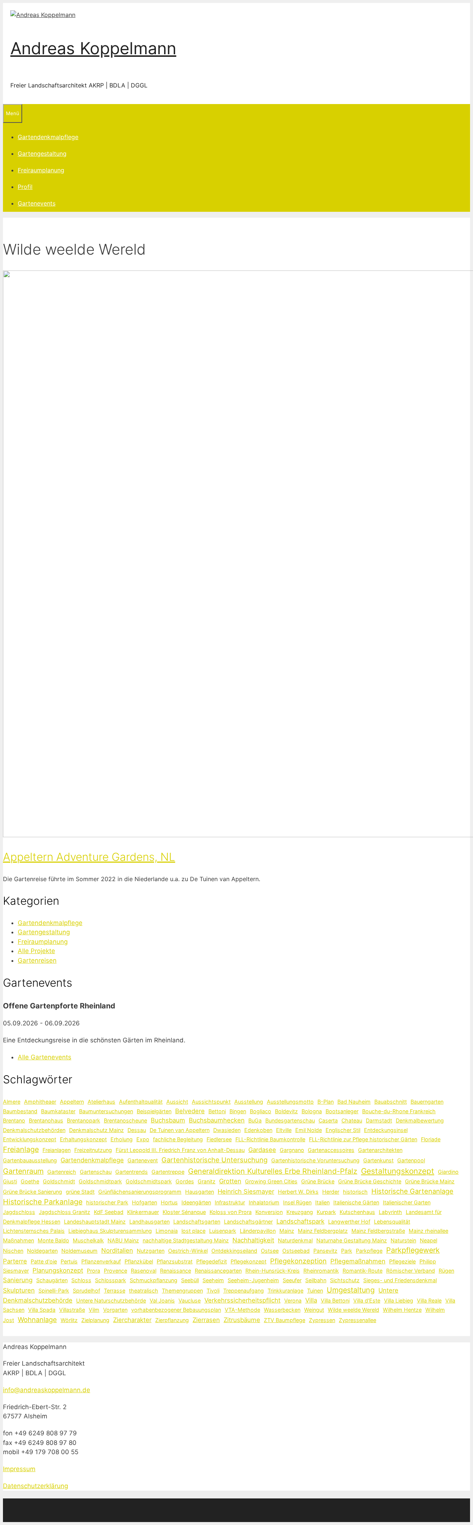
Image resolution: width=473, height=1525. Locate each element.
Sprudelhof (86, 1290)
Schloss (81, 1280)
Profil (25, 186)
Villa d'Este (366, 1300)
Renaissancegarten (218, 1270)
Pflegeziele (402, 1261)
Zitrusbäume (242, 1320)
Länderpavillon (258, 1231)
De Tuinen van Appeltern (180, 1130)
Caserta (328, 1120)
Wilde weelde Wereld (353, 1310)
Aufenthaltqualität (141, 1101)
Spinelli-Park (53, 1290)
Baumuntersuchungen (106, 1111)
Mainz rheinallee (428, 1231)
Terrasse (114, 1290)
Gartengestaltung (42, 153)
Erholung (121, 1139)
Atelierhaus (101, 1101)
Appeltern (72, 1101)
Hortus (169, 1202)
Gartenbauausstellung (30, 1160)
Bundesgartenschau (290, 1120)
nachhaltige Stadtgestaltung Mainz (186, 1240)
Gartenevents (36, 203)
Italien (322, 1202)
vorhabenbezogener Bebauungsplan (176, 1310)
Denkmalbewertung (420, 1120)
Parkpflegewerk (413, 1250)
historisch (355, 1191)
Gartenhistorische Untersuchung (214, 1160)
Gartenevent (142, 1160)
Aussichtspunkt (211, 1101)
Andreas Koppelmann (93, 48)
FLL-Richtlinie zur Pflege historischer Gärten (363, 1139)
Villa (311, 1300)
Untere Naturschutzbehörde (111, 1300)
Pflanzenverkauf (101, 1261)
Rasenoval (143, 1270)
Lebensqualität (392, 1221)
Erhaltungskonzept (83, 1139)
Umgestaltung (351, 1290)
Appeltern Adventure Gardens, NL (89, 856)
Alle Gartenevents (44, 1057)
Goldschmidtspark (149, 1181)
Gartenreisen (37, 960)
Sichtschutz (345, 1280)
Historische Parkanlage (42, 1201)
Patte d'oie (44, 1261)
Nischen (13, 1251)
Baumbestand (20, 1111)
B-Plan (325, 1101)
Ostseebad (296, 1251)
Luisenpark (222, 1231)
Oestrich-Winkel (188, 1251)
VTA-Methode (242, 1310)
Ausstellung (248, 1101)
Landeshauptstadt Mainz (95, 1221)
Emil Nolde (308, 1130)
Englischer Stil (343, 1130)
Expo (142, 1139)
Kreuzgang (299, 1212)
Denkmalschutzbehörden (34, 1130)
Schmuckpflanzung (153, 1280)
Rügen (446, 1270)
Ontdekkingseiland (234, 1251)
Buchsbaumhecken (217, 1120)
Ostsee (270, 1251)
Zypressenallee (357, 1320)
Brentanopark (83, 1120)
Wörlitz (69, 1320)
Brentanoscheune (125, 1120)
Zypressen (322, 1320)
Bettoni (217, 1111)
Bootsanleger (342, 1111)
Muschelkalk (88, 1240)
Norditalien (117, 1250)
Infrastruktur (230, 1202)
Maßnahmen (18, 1240)
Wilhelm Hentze (402, 1310)
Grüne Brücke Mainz (430, 1181)
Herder (330, 1191)
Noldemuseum (79, 1251)
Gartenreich (61, 1172)
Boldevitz (286, 1111)
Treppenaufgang (243, 1290)
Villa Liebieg (398, 1300)
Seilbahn (315, 1280)
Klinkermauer (143, 1212)
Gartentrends (131, 1172)
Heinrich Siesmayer (246, 1191)
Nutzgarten (150, 1251)
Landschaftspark (300, 1221)
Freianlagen (56, 1150)
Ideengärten (196, 1202)
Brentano (14, 1120)
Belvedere (190, 1111)
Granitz (206, 1181)
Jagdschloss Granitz (64, 1212)
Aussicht (177, 1101)
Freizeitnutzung (93, 1150)
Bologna (312, 1111)
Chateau (351, 1120)
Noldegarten (42, 1251)
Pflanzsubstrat (175, 1261)
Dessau (136, 1130)
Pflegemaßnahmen (357, 1261)
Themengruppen (182, 1290)
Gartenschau (96, 1172)
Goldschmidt (59, 1181)
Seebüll (190, 1280)
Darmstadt (379, 1120)
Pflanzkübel (139, 1261)
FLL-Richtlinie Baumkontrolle (270, 1139)
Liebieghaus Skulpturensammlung (110, 1231)
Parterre (15, 1261)
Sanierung (18, 1280)
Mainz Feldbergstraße (378, 1231)
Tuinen (315, 1290)
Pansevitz (325, 1251)
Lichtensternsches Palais (34, 1231)
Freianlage (21, 1149)
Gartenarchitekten (380, 1150)
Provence (115, 1270)
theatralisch (143, 1290)
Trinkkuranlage (285, 1290)
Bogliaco (260, 1111)
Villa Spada (41, 1310)
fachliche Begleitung (178, 1139)
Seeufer (292, 1280)
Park (346, 1251)
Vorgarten (115, 1310)
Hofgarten (144, 1202)
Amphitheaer (40, 1101)
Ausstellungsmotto (290, 1101)
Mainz (286, 1231)
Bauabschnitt (390, 1101)
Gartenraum (23, 1171)
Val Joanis (162, 1300)
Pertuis (69, 1261)
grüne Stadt (80, 1191)
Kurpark (326, 1212)
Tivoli (213, 1290)
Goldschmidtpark (100, 1181)
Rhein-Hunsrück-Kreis (272, 1270)
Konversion (269, 1212)
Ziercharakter (132, 1320)
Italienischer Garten (407, 1202)
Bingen (237, 1111)
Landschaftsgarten (196, 1221)
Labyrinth (390, 1212)
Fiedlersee (219, 1139)
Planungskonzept (58, 1270)
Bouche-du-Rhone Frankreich (399, 1111)
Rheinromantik (321, 1270)
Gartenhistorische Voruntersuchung (315, 1160)
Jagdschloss (19, 1212)
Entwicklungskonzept (29, 1139)
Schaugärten (52, 1280)
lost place (193, 1231)
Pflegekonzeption (298, 1261)
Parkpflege (369, 1251)
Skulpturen (19, 1290)
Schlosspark (110, 1280)
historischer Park (107, 1202)
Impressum (19, 1469)
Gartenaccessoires (331, 1150)
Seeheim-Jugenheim (253, 1280)
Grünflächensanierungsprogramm (139, 1191)
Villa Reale (429, 1300)
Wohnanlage (37, 1319)
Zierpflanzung (172, 1320)
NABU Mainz (123, 1240)
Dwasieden (227, 1130)
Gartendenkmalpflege (48, 137)
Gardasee (262, 1149)
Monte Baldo (53, 1240)
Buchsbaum (168, 1120)
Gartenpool (411, 1160)
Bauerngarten (427, 1101)
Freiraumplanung (41, 170)
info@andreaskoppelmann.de (46, 1390)
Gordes (185, 1181)
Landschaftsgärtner (248, 1221)
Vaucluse (189, 1300)
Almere (11, 1101)
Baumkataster (58, 1111)
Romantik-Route (362, 1270)
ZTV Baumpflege (284, 1320)
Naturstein (403, 1240)
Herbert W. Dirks (298, 1191)
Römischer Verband (410, 1270)
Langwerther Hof (349, 1221)
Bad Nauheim (354, 1101)
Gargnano (292, 1150)
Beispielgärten (154, 1111)
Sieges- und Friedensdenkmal (400, 1280)
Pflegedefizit (211, 1261)
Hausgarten (199, 1191)
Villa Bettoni (335, 1300)
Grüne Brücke (317, 1181)
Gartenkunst (378, 1160)
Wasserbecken (282, 1310)
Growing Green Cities (271, 1181)
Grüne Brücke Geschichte (369, 1181)
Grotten (230, 1181)
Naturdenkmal (295, 1240)
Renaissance (175, 1270)
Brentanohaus (46, 1120)
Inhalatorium (264, 1202)
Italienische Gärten (356, 1202)
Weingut (314, 1310)
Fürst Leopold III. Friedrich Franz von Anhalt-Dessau (180, 1150)
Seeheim (213, 1280)
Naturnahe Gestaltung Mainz (351, 1240)
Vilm (94, 1310)
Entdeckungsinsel (386, 1130)
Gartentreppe (168, 1172)
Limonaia (167, 1231)
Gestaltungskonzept (397, 1171)
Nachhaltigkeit (253, 1240)
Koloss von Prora (231, 1212)
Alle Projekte (36, 951)
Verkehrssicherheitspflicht (242, 1300)
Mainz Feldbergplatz (323, 1231)
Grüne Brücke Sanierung (32, 1191)
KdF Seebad (108, 1212)
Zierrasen (206, 1320)
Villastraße (72, 1310)
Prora (93, 1270)
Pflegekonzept (248, 1261)
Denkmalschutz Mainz (96, 1130)
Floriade (430, 1139)
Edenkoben (258, 1130)
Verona (293, 1300)
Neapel (428, 1240)
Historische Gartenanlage (412, 1191)
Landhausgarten (149, 1221)
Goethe (30, 1181)
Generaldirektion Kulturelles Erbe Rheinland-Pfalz (272, 1171)
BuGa (255, 1120)
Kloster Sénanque (184, 1212)
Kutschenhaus (357, 1212)
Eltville (284, 1130)
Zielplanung (95, 1320)
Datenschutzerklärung (35, 1486)
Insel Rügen (297, 1202)
